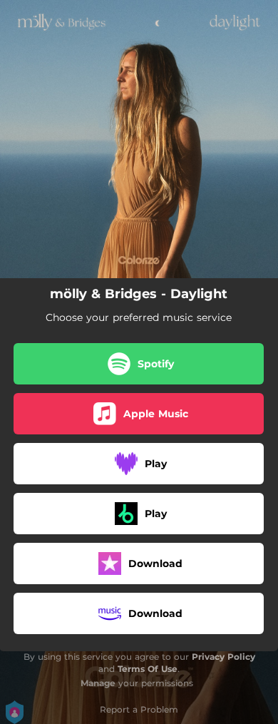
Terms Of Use (147, 668)
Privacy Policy (223, 656)
